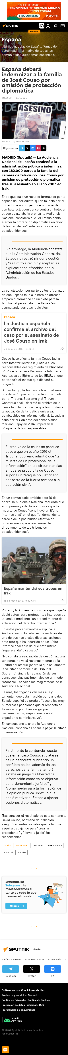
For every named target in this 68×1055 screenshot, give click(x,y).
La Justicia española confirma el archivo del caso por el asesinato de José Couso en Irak (31, 332)
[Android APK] (13, 1020)
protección (8, 852)
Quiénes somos (11, 990)
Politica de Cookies (39, 1000)
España (9, 317)
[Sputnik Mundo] (11, 27)
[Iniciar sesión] (48, 25)
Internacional (21, 845)
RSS (41, 1005)
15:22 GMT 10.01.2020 (14, 97)
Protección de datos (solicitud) (20, 1005)
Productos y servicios (14, 995)
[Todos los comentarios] (5, 1049)
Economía (54, 959)
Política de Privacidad (14, 1000)
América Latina (11, 959)
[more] (62, 348)
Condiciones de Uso (32, 990)
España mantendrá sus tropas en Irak (33, 590)
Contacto (33, 995)
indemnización (55, 845)
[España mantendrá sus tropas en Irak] (34, 560)
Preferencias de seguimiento (18, 1009)
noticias (22, 852)
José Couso (37, 845)
